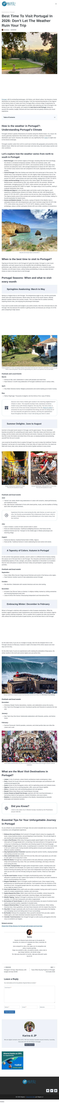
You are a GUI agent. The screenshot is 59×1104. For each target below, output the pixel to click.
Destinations (5, 12)
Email (24, 1007)
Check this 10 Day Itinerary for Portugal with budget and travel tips (22, 926)
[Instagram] (55, 1090)
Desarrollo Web (30, 1097)
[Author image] (3, 30)
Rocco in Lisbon (47, 407)
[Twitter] (51, 1090)
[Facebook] (47, 1090)
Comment (8, 987)
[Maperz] (9, 3)
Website (42, 1007)
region (46, 137)
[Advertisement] (29, 86)
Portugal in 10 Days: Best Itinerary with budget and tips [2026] (15, 969)
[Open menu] (56, 4)
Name (7, 1007)
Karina (7, 29)
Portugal (12, 12)
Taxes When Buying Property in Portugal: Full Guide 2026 (43, 969)
